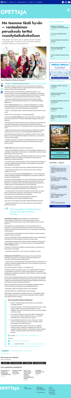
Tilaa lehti (31, 2)
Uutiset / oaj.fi (57, 162)
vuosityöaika (5, 353)
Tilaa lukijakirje (39, 2)
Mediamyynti (51, 389)
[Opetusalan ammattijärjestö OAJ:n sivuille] (3, 2)
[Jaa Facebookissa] (2, 87)
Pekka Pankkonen (17, 351)
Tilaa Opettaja (52, 390)
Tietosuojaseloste (41, 392)
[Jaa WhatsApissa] (2, 90)
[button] (5, 363)
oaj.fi (16, 335)
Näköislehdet (52, 392)
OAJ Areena (11, 2)
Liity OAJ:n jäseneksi (21, 2)
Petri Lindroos (28, 351)
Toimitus (51, 387)
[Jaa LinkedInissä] (2, 93)
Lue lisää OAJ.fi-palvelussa (60, 206)
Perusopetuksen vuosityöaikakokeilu (29, 335)
